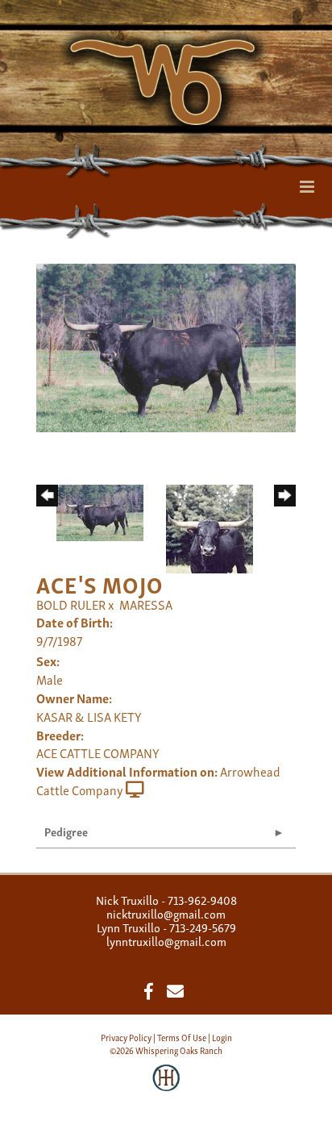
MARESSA (145, 604)
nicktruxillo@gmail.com (166, 913)
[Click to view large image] (166, 345)
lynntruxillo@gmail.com (166, 940)
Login (222, 1037)
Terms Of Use (181, 1037)
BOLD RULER (71, 604)
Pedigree (66, 831)
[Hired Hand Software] (166, 1089)
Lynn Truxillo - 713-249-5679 (166, 926)
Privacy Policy (126, 1037)
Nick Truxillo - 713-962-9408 (166, 899)
